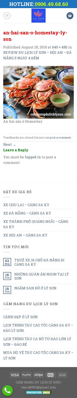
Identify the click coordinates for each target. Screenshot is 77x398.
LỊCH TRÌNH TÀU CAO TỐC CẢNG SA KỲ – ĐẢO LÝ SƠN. (38, 328)
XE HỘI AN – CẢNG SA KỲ (25, 235)
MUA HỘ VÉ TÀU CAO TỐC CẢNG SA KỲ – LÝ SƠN (38, 355)
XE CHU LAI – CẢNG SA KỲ (26, 205)
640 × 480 (59, 47)
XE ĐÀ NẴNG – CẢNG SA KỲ (27, 213)
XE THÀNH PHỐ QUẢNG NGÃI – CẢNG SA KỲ (35, 224)
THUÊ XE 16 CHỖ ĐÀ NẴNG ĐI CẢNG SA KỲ (39, 262)
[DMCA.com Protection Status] (38, 392)
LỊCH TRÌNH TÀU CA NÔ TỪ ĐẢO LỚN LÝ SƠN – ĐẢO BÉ (37, 342)
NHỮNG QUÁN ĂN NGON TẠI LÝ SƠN (41, 276)
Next (9, 144)
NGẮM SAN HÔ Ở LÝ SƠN (35, 288)
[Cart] (70, 15)
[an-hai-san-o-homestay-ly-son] (38, 92)
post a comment (60, 137)
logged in (33, 157)
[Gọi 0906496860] (7, 390)
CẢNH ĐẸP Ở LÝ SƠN (20, 317)
